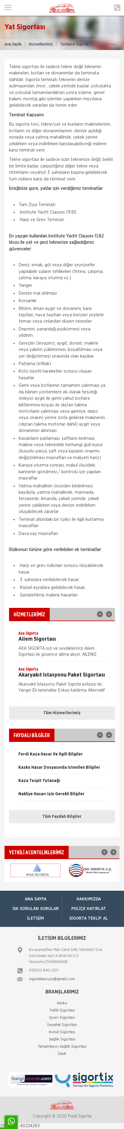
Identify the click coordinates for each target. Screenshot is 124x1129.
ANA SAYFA (35, 899)
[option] (62, 645)
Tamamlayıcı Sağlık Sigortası (62, 1047)
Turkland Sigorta (74, 44)
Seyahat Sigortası (62, 1025)
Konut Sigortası (62, 1032)
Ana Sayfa (13, 44)
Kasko (62, 1003)
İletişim (35, 918)
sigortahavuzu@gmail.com (52, 979)
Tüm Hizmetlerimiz (62, 713)
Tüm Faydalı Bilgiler (62, 817)
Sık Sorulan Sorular (35, 909)
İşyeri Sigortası (62, 1018)
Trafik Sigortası (62, 1010)
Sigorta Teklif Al (88, 918)
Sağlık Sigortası (62, 1039)
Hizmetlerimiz (41, 44)
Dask (62, 1054)
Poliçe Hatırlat (88, 909)
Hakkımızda (88, 899)
